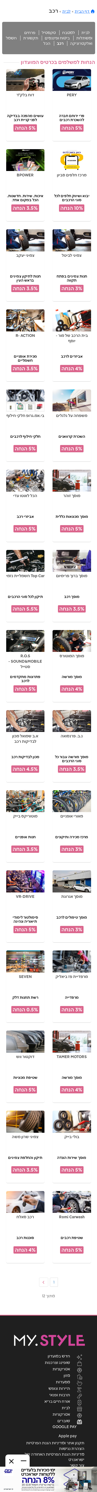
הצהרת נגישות (71, 1448)
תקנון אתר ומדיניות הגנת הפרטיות (55, 1442)
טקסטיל (49, 32)
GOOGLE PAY (65, 1426)
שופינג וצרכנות (57, 1362)
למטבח (68, 32)
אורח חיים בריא (57, 1401)
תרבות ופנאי (59, 1394)
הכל (46, 43)
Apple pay (67, 1435)
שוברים (63, 1420)
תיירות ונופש (59, 1388)
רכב (60, 43)
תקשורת (30, 38)
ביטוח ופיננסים (57, 38)
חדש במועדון (59, 1356)
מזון (67, 1375)
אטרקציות (61, 1369)
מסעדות (63, 1382)
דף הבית (82, 11)
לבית (66, 11)
